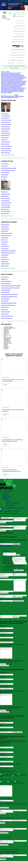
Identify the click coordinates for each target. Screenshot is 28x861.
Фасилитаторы (4, 86)
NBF (13, 57)
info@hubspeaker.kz (20, 16)
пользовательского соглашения (9, 568)
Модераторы (19, 78)
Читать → (5, 384)
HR (23, 78)
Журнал (5, 494)
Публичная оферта (19, 507)
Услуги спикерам (18, 34)
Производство (20, 89)
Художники (20, 91)
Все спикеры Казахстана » (8, 155)
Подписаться (17, 544)
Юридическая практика (6, 91)
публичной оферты (17, 567)
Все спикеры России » (7, 216)
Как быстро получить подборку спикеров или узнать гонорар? (14, 67)
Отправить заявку (4, 807)
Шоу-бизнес (14, 85)
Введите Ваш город (7, 557)
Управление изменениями (13, 82)
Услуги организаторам (18, 39)
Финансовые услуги (5, 87)
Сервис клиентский (17, 84)
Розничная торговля (6, 81)
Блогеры (13, 81)
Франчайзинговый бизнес (7, 90)
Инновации (4, 781)
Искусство (3, 83)
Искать (16, 95)
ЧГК (23, 23)
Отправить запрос (4, 665)
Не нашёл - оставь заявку (6, 546)
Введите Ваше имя (7, 559)
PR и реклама (18, 79)
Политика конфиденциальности (7, 507)
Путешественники (13, 89)
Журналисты (4, 92)
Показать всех (4, 72)
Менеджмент (10, 76)
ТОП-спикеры (14, 52)
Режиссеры (15, 91)
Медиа (13, 79)
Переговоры (9, 79)
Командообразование (21, 77)
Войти (18, 554)
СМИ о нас (5, 498)
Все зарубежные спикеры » (8, 268)
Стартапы (3, 79)
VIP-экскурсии (20, 63)
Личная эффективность (6, 84)
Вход (4, 549)
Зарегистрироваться (18, 570)
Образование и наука (11, 78)
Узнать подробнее (18, 597)
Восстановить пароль (18, 600)
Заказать (2, 823)
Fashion (23, 84)
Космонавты (17, 90)
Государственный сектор (12, 83)
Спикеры (18, 23)
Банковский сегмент (6, 85)
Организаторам (6, 496)
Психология (18, 81)
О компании (20, 57)
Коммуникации (12, 86)
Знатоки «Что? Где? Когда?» (14, 72)
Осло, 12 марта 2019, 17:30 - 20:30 (10, 774)
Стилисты (9, 92)
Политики (6, 89)
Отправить (3, 522)
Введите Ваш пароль (8, 562)
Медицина (18, 86)
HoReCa (21, 90)
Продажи (3, 78)
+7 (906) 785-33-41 (16, 12)
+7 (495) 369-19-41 (20, 14)
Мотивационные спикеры (7, 75)
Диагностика (11, 63)
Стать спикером (6, 495)
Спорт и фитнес (21, 83)
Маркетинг (15, 76)
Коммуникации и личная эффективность (11, 74)
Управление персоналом (16, 87)
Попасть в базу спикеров (6, 545)
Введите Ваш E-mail (7, 560)
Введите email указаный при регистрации (10, 599)
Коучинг (7, 77)
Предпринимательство (18, 75)
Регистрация (6, 551)
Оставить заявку (4, 576)
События (21, 52)
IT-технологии (12, 77)
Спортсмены (22, 82)
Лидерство (3, 76)
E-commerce (20, 85)
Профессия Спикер (19, 28)
